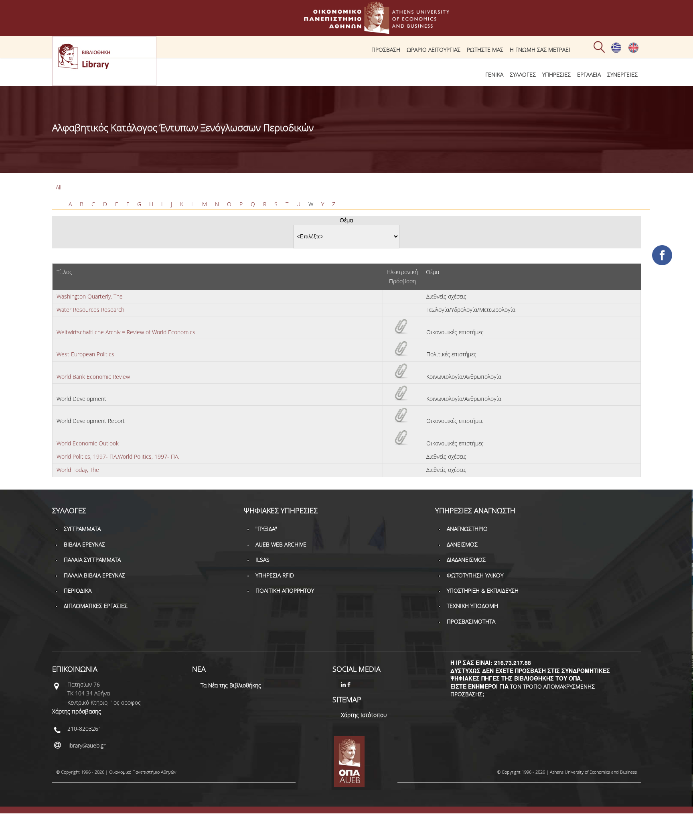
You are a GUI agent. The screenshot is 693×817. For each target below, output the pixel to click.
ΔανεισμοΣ (462, 544)
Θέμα (346, 220)
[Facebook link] (349, 684)
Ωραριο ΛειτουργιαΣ (433, 49)
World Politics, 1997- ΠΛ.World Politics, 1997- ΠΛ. (118, 456)
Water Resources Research (90, 309)
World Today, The (78, 470)
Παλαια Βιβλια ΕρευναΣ (94, 575)
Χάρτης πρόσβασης (76, 711)
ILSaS (262, 559)
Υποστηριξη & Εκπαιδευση (483, 590)
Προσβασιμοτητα (471, 621)
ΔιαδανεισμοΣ (466, 559)
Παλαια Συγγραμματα (92, 559)
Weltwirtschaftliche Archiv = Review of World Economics (126, 332)
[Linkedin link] (344, 684)
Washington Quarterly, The (90, 296)
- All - (58, 187)
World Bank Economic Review (93, 376)
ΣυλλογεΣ (523, 74)
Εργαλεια (589, 74)
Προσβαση (385, 49)
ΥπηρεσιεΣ (556, 74)
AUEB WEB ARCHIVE (280, 544)
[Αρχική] (346, 30)
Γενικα (494, 74)
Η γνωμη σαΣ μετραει (540, 49)
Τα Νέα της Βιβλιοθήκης (231, 685)
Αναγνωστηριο (467, 528)
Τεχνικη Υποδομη (472, 606)
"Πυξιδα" (266, 528)
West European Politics (85, 354)
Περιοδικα (77, 590)
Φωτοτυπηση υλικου (475, 575)
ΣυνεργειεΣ (622, 74)
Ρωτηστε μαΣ (485, 49)
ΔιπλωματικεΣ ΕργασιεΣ (96, 606)
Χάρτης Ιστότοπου (364, 715)
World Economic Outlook (88, 443)
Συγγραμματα (82, 528)
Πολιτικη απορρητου (284, 590)
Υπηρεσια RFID (274, 575)
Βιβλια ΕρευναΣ (84, 544)
